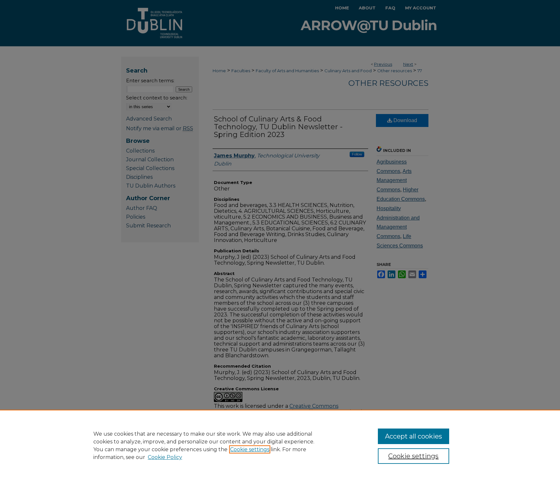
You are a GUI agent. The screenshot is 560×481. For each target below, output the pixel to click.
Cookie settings (249, 449)
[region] (280, 445)
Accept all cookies (413, 436)
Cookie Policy (165, 457)
